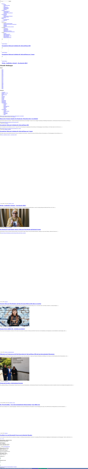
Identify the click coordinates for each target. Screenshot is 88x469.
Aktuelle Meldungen (7, 11)
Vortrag (5, 108)
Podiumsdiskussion (6, 106)
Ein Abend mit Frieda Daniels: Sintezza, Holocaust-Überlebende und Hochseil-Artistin (20, 229)
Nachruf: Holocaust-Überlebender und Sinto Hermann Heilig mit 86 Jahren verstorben (20, 303)
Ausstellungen (6, 28)
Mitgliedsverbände (6, 7)
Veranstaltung (10, 227)
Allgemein (3, 92)
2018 (2, 76)
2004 (2, 87)
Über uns (3, 3)
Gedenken (3, 96)
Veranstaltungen (6, 29)
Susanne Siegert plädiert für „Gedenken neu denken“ (12, 328)
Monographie (6, 112)
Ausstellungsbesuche (11, 352)
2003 (2, 88)
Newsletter (5, 13)
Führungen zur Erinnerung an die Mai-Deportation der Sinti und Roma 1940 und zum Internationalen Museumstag (27, 354)
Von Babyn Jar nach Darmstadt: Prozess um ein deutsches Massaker (16, 435)
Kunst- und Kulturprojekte (7, 35)
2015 (2, 78)
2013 (2, 80)
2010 (2, 82)
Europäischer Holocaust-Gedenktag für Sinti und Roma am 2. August (16, 131)
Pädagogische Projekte (7, 34)
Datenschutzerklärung (35, 468)
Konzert (5, 104)
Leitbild (5, 4)
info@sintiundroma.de (6, 446)
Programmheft (4, 100)
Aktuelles (3, 10)
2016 (2, 77)
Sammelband (5, 113)
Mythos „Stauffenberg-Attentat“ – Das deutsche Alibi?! (13, 205)
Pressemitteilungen (6, 19)
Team (4, 6)
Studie (5, 114)
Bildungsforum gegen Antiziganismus (9, 31)
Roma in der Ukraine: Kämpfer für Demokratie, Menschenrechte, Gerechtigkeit (19, 118)
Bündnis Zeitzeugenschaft (7, 37)
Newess (3, 99)
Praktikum (5, 9)
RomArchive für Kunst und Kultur (9, 26)
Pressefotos (5, 20)
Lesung (5, 105)
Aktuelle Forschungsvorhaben (8, 23)
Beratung (5, 33)
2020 (2, 74)
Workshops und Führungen (8, 30)
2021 (2, 73)
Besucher (5, 15)
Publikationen (4, 17)
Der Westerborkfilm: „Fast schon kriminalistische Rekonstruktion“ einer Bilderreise (20, 404)
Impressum (5, 466)
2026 (2, 69)
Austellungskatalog (6, 111)
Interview (3, 97)
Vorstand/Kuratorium (7, 5)
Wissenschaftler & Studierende (8, 16)
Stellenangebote (6, 8)
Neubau (3, 98)
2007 (2, 85)
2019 (2, 75)
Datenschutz (2, 466)
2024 (2, 71)
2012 (2, 81)
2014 (2, 79)
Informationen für (4, 14)
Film (2, 95)
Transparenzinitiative (10, 466)
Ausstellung (5, 103)
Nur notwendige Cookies (43, 468)
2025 (2, 70)
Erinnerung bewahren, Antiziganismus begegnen (11, 383)
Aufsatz (5, 110)
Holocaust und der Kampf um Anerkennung (10, 24)
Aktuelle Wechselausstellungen (8, 12)
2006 (2, 86)
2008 (2, 84)
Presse (3, 18)
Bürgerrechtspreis (6, 36)
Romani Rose (4, 101)
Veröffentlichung (4, 109)
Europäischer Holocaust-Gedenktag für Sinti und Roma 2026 (14, 125)
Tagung (5, 107)
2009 (2, 83)
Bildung (3, 93)
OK (39, 468)
